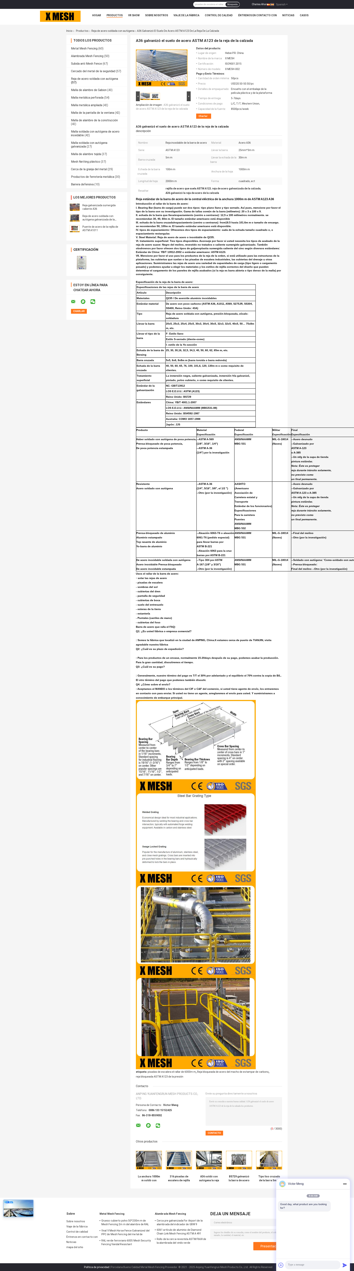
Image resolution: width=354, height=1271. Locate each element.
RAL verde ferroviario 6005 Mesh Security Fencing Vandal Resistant (126, 1242)
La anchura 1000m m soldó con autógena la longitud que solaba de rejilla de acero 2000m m (149, 1178)
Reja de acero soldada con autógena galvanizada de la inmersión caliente (98, 220)
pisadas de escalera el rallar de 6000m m (172, 1071)
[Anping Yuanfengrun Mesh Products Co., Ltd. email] (75, 301)
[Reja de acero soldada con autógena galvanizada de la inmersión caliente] (75, 217)
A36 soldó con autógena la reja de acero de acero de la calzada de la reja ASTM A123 (209, 1178)
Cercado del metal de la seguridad (93, 71)
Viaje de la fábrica (186, 15)
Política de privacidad (96, 1267)
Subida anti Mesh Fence (86, 63)
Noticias (288, 15)
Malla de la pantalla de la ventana (92, 112)
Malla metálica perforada (87, 97)
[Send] (345, 1265)
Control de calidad (219, 15)
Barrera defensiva (82, 184)
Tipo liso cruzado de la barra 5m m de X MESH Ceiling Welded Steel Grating (269, 1178)
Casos (304, 15)
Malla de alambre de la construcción (94, 120)
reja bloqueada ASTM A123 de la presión (159, 1076)
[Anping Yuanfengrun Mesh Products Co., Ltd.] (60, 16)
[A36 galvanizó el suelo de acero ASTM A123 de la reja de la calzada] (162, 68)
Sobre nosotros (156, 15)
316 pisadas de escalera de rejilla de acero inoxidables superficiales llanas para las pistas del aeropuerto (179, 1178)
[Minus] (345, 1184)
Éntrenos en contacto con (257, 15)
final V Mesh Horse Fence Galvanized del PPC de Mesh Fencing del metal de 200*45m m (125, 1233)
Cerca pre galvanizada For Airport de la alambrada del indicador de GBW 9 (180, 1222)
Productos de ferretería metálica (92, 177)
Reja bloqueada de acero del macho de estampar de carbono (233, 1071)
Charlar (203, 116)
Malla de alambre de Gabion (89, 90)
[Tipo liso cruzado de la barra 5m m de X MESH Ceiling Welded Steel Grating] (269, 1160)
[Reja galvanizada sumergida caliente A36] (75, 207)
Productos (115, 15)
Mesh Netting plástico (85, 161)
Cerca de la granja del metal (89, 169)
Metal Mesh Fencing (84, 48)
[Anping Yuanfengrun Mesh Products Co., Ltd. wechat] (95, 301)
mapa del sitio (74, 1247)
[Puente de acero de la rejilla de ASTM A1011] (75, 228)
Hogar (96, 15)
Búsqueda (232, 4)
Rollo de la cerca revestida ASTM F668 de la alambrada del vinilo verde (181, 1241)
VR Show (134, 15)
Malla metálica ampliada (86, 105)
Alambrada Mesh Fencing (87, 56)
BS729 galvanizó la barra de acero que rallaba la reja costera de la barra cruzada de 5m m (239, 1178)
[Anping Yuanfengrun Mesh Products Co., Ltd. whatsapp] (85, 301)
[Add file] (281, 1265)
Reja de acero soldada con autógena (112, 30)
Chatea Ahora (260, 4)
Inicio (69, 30)
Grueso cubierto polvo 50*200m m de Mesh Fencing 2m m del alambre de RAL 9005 (125, 1223)
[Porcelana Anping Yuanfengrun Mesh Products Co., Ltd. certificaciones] (81, 262)
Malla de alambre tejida (86, 154)
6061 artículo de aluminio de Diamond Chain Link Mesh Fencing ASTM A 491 (179, 1231)
